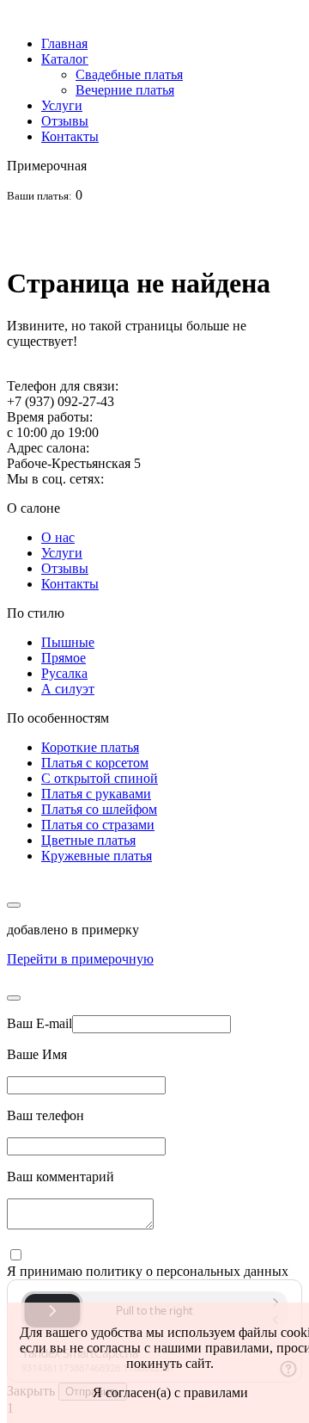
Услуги (61, 105)
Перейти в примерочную (80, 959)
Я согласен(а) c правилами (170, 1392)
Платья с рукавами (96, 793)
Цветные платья (88, 840)
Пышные (67, 642)
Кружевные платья (96, 855)
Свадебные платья (129, 74)
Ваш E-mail (39, 1023)
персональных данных (222, 1271)
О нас (58, 537)
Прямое (63, 657)
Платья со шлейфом (99, 809)
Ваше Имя (37, 1054)
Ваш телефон (45, 1115)
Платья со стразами (97, 824)
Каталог (64, 59)
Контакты (70, 136)
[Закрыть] (14, 905)
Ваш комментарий (60, 1176)
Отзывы (64, 121)
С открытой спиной (99, 778)
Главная (64, 43)
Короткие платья (90, 747)
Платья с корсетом (94, 762)
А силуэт (67, 688)
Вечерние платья (125, 90)
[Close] (14, 998)
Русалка (64, 673)
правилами (237, 1347)
